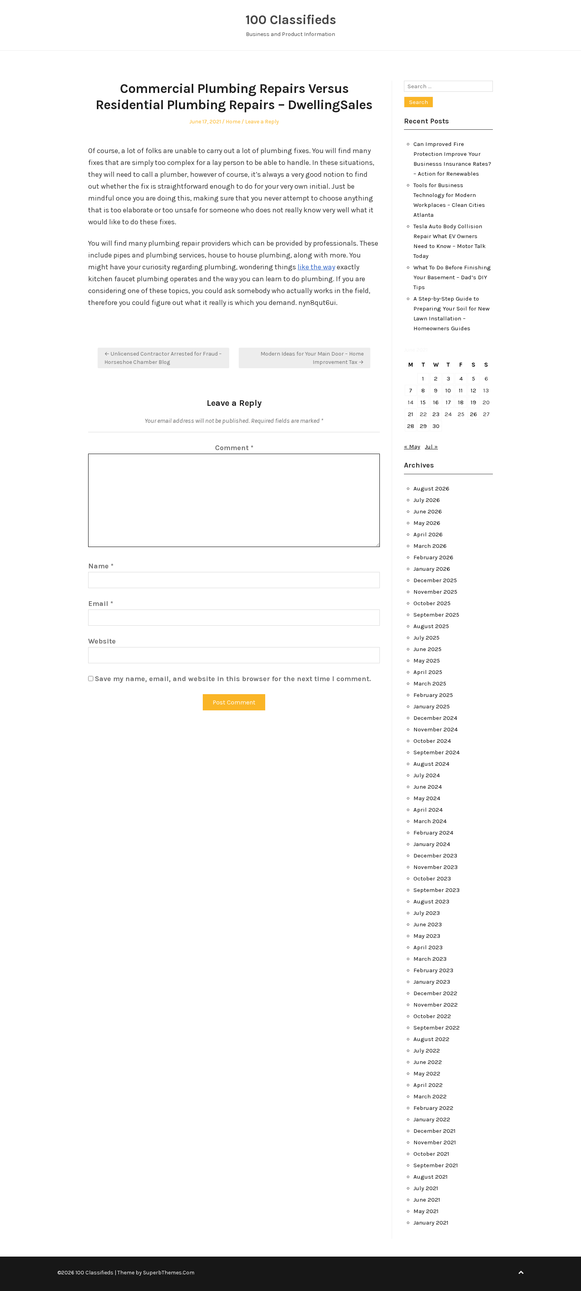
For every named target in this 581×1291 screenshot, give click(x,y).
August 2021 (430, 1176)
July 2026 (426, 500)
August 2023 (431, 901)
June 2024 (427, 786)
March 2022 (430, 1096)
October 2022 (432, 1016)
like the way (316, 267)
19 (473, 402)
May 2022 (426, 1073)
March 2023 (430, 958)
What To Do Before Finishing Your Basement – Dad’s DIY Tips (452, 277)
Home (233, 121)
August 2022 (431, 1039)
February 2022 (433, 1107)
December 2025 (435, 580)
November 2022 (435, 1004)
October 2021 (431, 1153)
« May (412, 446)
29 (423, 426)
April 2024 (428, 809)
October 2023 (432, 878)
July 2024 (426, 775)
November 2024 (435, 729)
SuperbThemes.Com (168, 1272)
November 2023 (435, 867)
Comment (234, 447)
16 (436, 402)
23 (436, 414)
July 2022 (426, 1050)
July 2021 (425, 1188)
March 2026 (430, 545)
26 (473, 414)
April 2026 (428, 534)
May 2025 (426, 660)
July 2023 (426, 912)
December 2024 (435, 717)
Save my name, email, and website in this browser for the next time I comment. (233, 678)
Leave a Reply (262, 121)
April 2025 (427, 672)
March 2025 (429, 683)
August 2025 (431, 626)
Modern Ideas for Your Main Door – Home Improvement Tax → (312, 357)
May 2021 (426, 1211)
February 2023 (433, 970)
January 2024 (431, 844)
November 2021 (434, 1142)
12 (473, 390)
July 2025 (426, 637)
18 (461, 402)
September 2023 (436, 889)
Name (100, 566)
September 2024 (436, 752)
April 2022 (428, 1084)
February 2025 (433, 695)
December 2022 (435, 993)
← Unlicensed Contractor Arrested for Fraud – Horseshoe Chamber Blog (163, 357)
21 (410, 414)
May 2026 (426, 522)
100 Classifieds (290, 20)
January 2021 (431, 1222)
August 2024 (431, 763)
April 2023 (428, 947)
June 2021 (426, 1199)
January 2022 (431, 1119)
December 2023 (435, 855)
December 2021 (434, 1130)
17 (448, 402)
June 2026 (427, 511)
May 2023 (426, 935)
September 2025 (436, 614)
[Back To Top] (521, 1272)
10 (448, 390)
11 (461, 390)
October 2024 (432, 740)
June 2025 (427, 649)
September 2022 (436, 1027)
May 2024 (426, 798)
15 (423, 402)
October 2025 (432, 603)
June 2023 (427, 924)
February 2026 (433, 557)
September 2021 (435, 1165)
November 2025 (435, 591)
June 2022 (427, 1062)
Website (102, 641)
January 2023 (431, 981)
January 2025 (431, 706)
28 (410, 426)
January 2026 (431, 568)
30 (436, 426)
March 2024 (430, 821)
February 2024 (433, 832)
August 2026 (431, 488)
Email (100, 603)
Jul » (431, 446)
